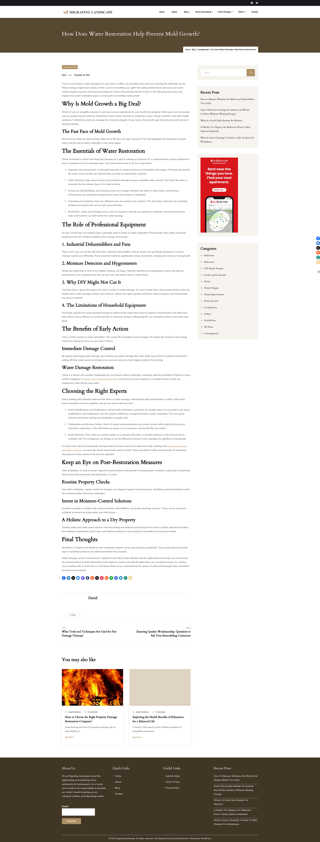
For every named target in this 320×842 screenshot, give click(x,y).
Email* (65, 806)
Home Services (211, 301)
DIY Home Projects (213, 268)
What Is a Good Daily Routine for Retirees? (221, 120)
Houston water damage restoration (100, 379)
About (174, 11)
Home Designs (224, 11)
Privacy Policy (172, 787)
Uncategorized (69, 67)
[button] (130, 578)
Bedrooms (209, 262)
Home (162, 11)
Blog (186, 11)
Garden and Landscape (215, 275)
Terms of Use (173, 781)
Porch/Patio (210, 320)
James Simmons (74, 712)
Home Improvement (214, 294)
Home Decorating (203, 11)
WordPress (206, 838)
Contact (254, 11)
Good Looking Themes (178, 838)
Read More (69, 737)
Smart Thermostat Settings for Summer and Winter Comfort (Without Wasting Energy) (234, 790)
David (64, 75)
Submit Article (173, 776)
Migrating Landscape (79, 776)
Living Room (210, 307)
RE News (208, 327)
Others (241, 11)
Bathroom (209, 255)
